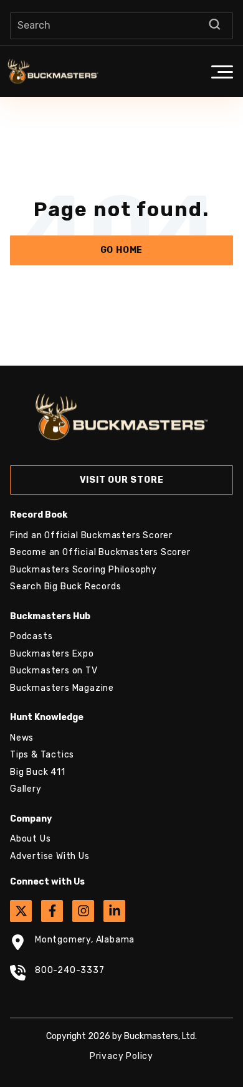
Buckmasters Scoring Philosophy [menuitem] (83, 569)
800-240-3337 (70, 970)
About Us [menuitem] (30, 838)
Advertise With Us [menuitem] (50, 856)
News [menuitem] (22, 738)
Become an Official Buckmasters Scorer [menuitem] (100, 552)
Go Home (121, 250)
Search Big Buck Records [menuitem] (65, 586)
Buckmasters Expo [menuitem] (52, 653)
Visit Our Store (122, 480)
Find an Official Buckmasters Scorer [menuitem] (91, 535)
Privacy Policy (121, 1056)
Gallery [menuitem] (26, 789)
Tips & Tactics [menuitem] (42, 754)
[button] (222, 71)
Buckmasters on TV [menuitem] (54, 670)
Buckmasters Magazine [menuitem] (62, 688)
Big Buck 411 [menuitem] (37, 772)
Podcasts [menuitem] (31, 636)
